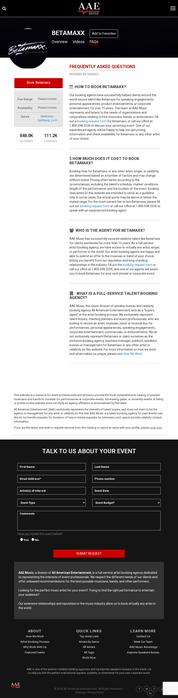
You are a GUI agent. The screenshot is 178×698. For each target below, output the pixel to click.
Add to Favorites (104, 33)
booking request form (92, 121)
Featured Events (35, 652)
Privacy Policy (95, 692)
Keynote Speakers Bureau (143, 652)
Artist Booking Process (34, 641)
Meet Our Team (143, 641)
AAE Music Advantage (143, 647)
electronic (47, 116)
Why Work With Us (34, 647)
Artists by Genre (89, 641)
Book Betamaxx (38, 83)
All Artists (89, 647)
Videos (79, 41)
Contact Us (143, 636)
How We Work (132, 354)
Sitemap (80, 692)
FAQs (94, 41)
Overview (60, 41)
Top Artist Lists (89, 636)
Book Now (89, 657)
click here (156, 427)
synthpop (44, 120)
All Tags (89, 652)
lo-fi (54, 120)
